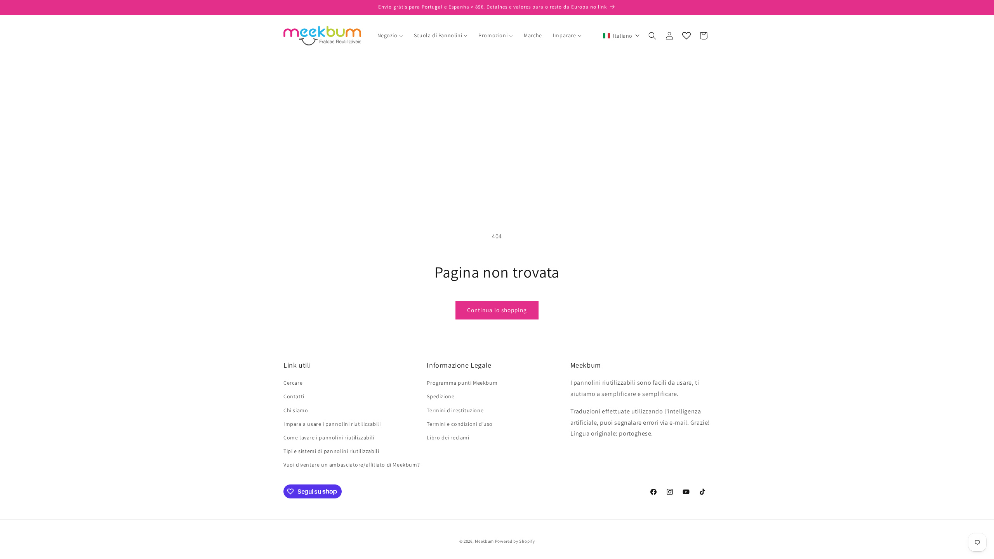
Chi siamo (295, 410)
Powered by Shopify (515, 541)
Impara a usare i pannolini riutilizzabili (332, 423)
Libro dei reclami (448, 437)
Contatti (293, 396)
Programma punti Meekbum (462, 382)
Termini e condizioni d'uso (460, 423)
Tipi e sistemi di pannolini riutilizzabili (331, 451)
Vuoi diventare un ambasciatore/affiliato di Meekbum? (351, 464)
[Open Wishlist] (686, 35)
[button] (621, 35)
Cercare (292, 382)
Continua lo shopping (497, 310)
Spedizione (440, 396)
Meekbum (484, 541)
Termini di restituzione (455, 410)
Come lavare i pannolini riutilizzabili (328, 437)
